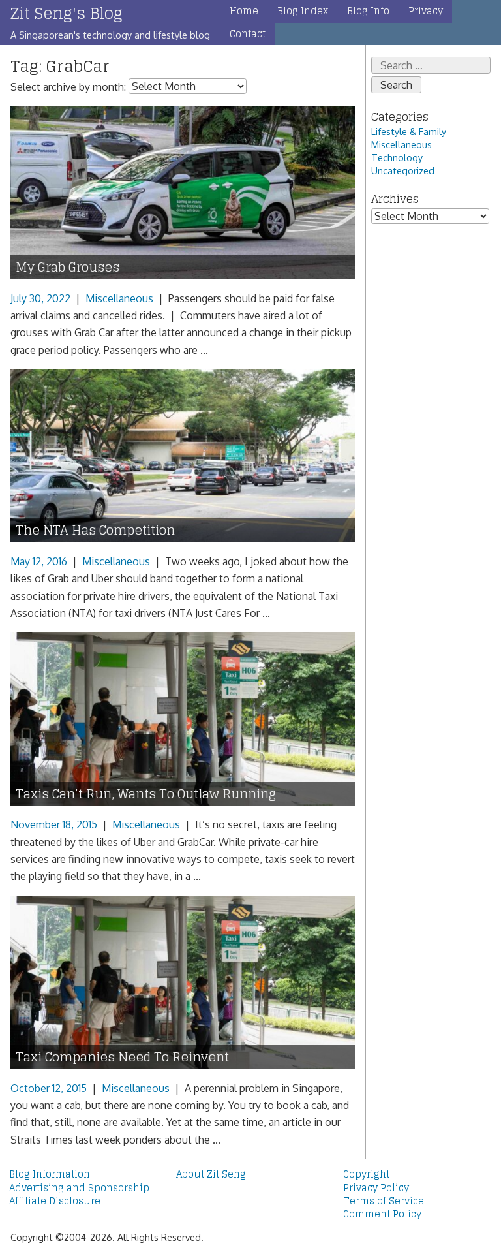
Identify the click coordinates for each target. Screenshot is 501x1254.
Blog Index (302, 11)
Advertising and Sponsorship (79, 1188)
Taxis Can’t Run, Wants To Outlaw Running (146, 794)
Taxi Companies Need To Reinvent (122, 1057)
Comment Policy (382, 1214)
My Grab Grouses (67, 267)
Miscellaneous (119, 298)
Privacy (425, 11)
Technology (397, 157)
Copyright (366, 1174)
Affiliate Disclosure (54, 1201)
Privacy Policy (376, 1188)
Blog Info (368, 11)
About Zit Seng (211, 1174)
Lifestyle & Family (408, 131)
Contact (248, 33)
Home (244, 11)
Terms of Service (383, 1201)
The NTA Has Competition (95, 530)
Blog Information (49, 1174)
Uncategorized (402, 170)
